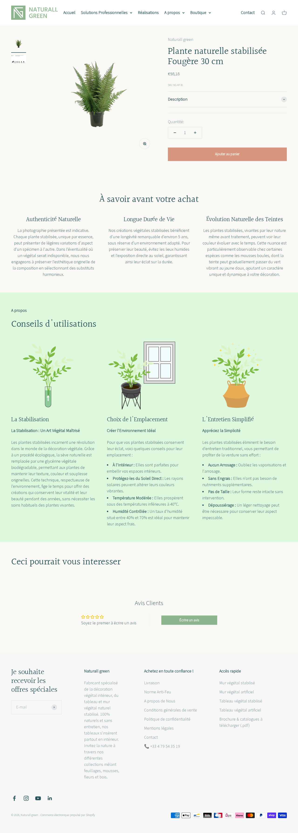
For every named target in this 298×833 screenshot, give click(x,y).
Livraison (151, 683)
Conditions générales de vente (170, 710)
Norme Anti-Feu (157, 692)
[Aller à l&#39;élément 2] (18, 60)
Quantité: (176, 122)
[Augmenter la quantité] (195, 132)
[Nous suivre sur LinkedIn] (50, 798)
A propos (172, 13)
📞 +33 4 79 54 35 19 (162, 746)
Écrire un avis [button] (189, 620)
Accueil (69, 13)
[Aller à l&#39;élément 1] (18, 44)
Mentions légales (159, 728)
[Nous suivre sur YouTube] (38, 798)
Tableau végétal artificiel (240, 710)
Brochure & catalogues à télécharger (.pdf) (240, 722)
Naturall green (180, 40)
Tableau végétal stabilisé (240, 701)
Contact (248, 13)
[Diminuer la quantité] (175, 132)
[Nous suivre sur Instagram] (26, 798)
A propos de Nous (159, 701)
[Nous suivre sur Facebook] (14, 798)
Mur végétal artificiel (236, 692)
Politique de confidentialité (167, 719)
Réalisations (148, 13)
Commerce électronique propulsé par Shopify (67, 815)
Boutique (198, 13)
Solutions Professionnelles (104, 13)
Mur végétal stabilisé (237, 683)
